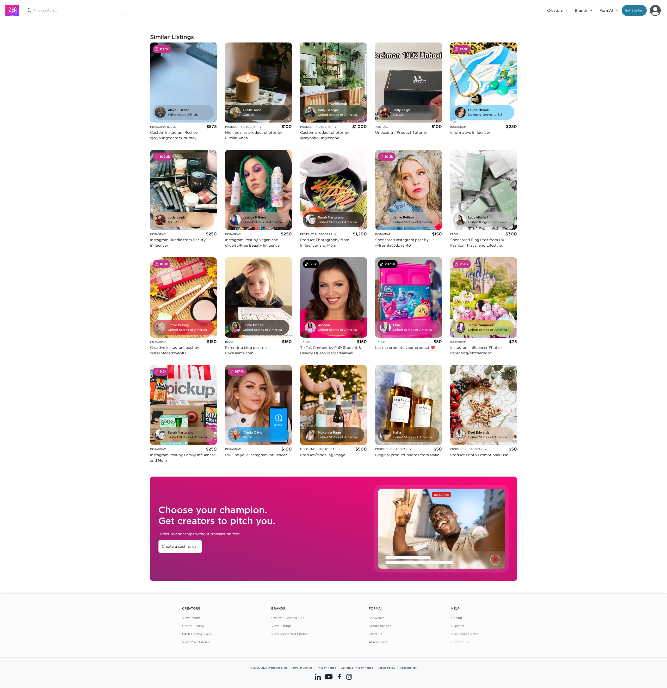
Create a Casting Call (287, 618)
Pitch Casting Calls (196, 634)
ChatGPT (375, 634)
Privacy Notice (326, 667)
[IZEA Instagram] (349, 677)
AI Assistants (378, 642)
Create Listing (193, 626)
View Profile (191, 618)
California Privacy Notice (357, 667)
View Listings (281, 626)
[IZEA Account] (655, 10)
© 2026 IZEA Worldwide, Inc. (269, 667)
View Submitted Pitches (289, 634)
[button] (634, 10)
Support (457, 626)
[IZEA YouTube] (329, 677)
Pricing (456, 618)
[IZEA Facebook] (339, 677)
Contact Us (460, 642)
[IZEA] (12, 10)
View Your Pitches (196, 642)
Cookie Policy (386, 667)
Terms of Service (301, 667)
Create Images (380, 626)
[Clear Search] (124, 10)
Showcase (376, 618)
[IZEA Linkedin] (318, 677)
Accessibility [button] (408, 667)
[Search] (29, 10)
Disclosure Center (465, 634)
